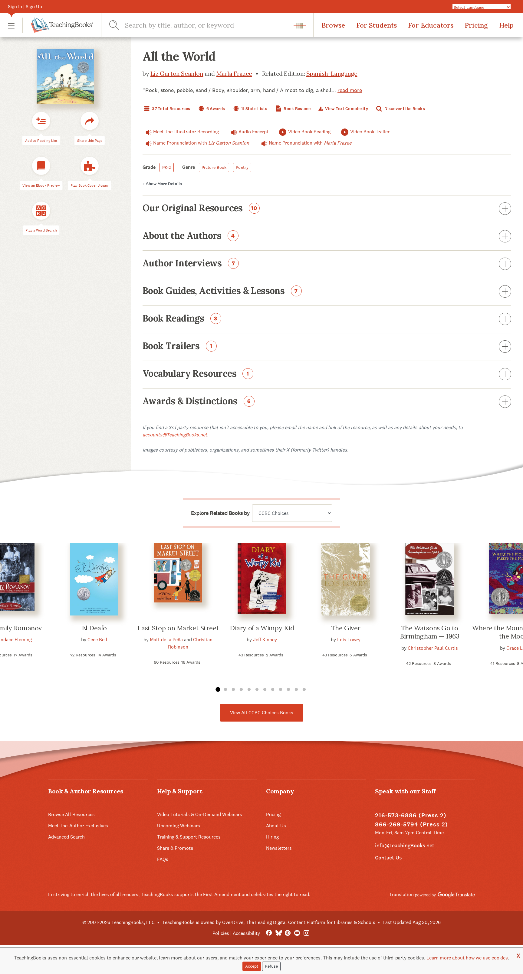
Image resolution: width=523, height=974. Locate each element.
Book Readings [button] (180, 319)
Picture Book (214, 167)
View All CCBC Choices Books (261, 712)
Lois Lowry (348, 639)
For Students (376, 25)
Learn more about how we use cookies (467, 958)
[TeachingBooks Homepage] (57, 25)
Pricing (476, 25)
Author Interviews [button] (189, 264)
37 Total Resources (170, 109)
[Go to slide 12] (304, 690)
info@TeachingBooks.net (404, 845)
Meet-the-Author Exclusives (78, 825)
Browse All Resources (71, 814)
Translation (402, 894)
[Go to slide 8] (273, 690)
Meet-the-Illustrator (186, 131)
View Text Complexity (346, 109)
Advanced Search (66, 837)
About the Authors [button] (189, 236)
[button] (11, 25)
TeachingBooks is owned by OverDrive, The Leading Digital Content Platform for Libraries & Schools (268, 922)
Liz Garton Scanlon (176, 73)
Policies (220, 933)
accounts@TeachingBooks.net (175, 435)
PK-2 (166, 167)
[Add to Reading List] (41, 121)
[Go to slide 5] (249, 690)
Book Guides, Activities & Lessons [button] (220, 291)
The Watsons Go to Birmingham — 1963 (429, 632)
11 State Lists (254, 109)
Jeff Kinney (265, 639)
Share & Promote (175, 848)
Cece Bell (97, 639)
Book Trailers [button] (177, 346)
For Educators (430, 25)
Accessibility (246, 933)
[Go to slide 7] (265, 690)
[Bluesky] (278, 933)
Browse (333, 25)
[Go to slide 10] (288, 690)
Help (506, 25)
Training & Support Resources (189, 837)
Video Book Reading (309, 131)
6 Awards (215, 109)
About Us (276, 825)
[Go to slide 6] (257, 690)
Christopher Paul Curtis (433, 648)
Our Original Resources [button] (200, 208)
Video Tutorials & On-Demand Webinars (199, 814)
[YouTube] (297, 933)
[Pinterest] (288, 933)
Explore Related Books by (220, 513)
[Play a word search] (41, 211)
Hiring (272, 837)
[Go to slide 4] (241, 690)
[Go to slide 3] (233, 690)
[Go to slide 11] (296, 690)
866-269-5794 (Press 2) (411, 824)
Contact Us (388, 857)
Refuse (271, 966)
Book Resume (297, 109)
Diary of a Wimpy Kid (262, 628)
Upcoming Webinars (178, 825)
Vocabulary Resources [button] (196, 374)
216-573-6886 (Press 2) (410, 815)
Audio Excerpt (253, 131)
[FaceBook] (269, 933)
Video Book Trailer (370, 131)
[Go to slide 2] (225, 690)
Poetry (242, 167)
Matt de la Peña (166, 639)
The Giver (345, 628)
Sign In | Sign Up (25, 6)
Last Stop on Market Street (178, 628)
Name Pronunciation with (201, 143)
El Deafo (94, 628)
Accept (251, 966)
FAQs (162, 859)
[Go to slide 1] (218, 690)
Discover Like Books (404, 109)
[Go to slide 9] (281, 690)
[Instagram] (306, 933)
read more (349, 90)
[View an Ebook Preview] (41, 166)
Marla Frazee (234, 73)
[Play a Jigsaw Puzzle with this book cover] (90, 166)
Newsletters (279, 848)
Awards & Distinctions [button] (197, 401)
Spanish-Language (331, 73)
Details (162, 184)
